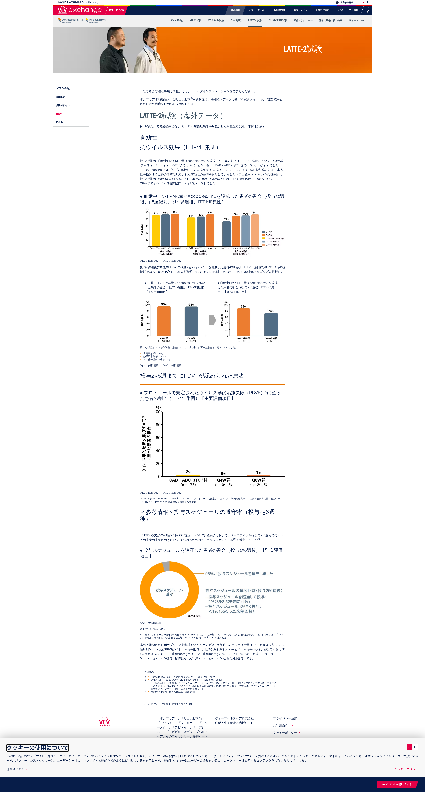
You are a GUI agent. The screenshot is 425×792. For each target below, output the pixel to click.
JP (409, 747)
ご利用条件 (280, 725)
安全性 (59, 122)
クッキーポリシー (285, 732)
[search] (368, 10)
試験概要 (60, 97)
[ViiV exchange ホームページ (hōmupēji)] (79, 10)
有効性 (59, 114)
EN (415, 747)
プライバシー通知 (285, 718)
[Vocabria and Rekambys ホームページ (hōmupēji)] (82, 21)
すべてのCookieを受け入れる (396, 784)
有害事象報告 (346, 2)
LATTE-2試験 (63, 88)
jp (367, 2)
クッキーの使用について (38, 748)
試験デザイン (63, 105)
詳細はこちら (17, 769)
